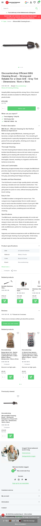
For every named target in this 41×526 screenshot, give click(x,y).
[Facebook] (15, 480)
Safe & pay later (9, 119)
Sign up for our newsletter (20, 483)
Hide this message (29, 520)
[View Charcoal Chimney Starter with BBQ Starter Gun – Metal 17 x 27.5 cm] (23, 284)
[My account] (31, 2)
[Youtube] (26, 480)
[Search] (36, 8)
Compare (7, 270)
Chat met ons (26, 453)
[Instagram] (19, 480)
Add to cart (21, 108)
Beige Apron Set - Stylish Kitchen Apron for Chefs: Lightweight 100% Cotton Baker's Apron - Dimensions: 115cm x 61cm (10, 356)
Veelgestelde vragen (28, 456)
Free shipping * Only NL (11, 116)
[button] (18, 67)
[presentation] (2, 46)
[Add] (4, 301)
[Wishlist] (34, 2)
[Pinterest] (22, 480)
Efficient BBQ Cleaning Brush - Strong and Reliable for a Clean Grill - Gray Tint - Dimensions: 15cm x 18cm (9, 419)
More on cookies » (20, 524)
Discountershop (21, 86)
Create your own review (10, 323)
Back (4, 21)
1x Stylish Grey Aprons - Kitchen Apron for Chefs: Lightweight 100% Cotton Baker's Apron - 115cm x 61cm (30, 356)
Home (9, 21)
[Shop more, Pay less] (12, 2)
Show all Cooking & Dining (9, 88)
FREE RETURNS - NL (10, 121)
